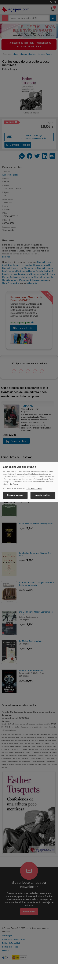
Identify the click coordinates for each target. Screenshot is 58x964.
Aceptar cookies (42, 495)
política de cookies (34, 489)
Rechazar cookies (15, 495)
